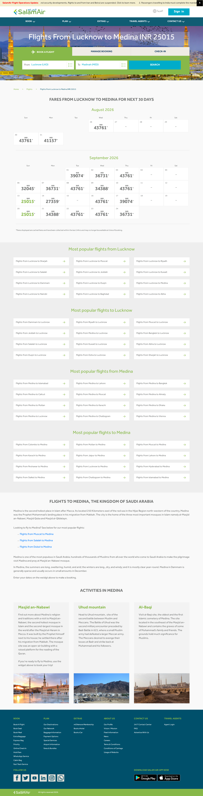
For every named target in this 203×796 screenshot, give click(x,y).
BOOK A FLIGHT (45, 52)
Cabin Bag (17, 761)
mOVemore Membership (84, 725)
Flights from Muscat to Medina (36, 534)
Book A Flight (19, 725)
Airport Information (52, 745)
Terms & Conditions (112, 745)
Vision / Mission (110, 729)
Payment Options (51, 737)
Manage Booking (101, 52)
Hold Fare (17, 753)
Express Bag (18, 741)
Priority (16, 745)
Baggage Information (52, 733)
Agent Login (169, 725)
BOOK (29, 22)
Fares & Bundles (50, 749)
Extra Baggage (19, 737)
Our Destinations (51, 725)
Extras (101, 22)
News (106, 737)
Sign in (179, 12)
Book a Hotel (79, 729)
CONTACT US (174, 22)
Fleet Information (111, 733)
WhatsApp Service (21, 757)
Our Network (49, 729)
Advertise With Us (141, 733)
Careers (107, 741)
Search (155, 65)
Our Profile (108, 725)
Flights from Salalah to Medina (36, 540)
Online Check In (19, 749)
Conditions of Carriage (113, 749)
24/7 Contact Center (142, 725)
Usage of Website (111, 753)
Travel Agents (138, 22)
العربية (160, 11)
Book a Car (78, 733)
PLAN (65, 22)
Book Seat (17, 729)
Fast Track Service (20, 764)
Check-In (160, 52)
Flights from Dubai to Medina (36, 547)
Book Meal (17, 733)
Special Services (50, 741)
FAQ (136, 729)
